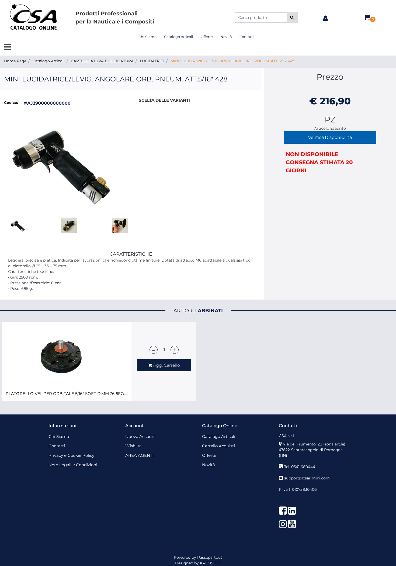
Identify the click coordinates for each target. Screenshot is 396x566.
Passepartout (209, 557)
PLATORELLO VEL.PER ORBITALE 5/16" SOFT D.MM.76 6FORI (66, 393)
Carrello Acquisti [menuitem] (218, 445)
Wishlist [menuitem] (133, 445)
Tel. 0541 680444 (299, 466)
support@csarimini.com (307, 478)
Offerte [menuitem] (207, 37)
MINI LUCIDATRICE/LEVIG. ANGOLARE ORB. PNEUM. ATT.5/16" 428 (233, 61)
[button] (292, 17)
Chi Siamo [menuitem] (147, 37)
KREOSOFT (210, 563)
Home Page (15, 61)
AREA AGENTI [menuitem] (139, 455)
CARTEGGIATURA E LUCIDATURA (102, 61)
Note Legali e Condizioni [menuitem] (72, 464)
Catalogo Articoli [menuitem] (178, 37)
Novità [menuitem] (226, 37)
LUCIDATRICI (152, 61)
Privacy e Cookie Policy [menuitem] (71, 455)
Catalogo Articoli (49, 61)
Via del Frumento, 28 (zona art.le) (314, 444)
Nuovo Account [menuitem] (140, 436)
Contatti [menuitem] (246, 37)
